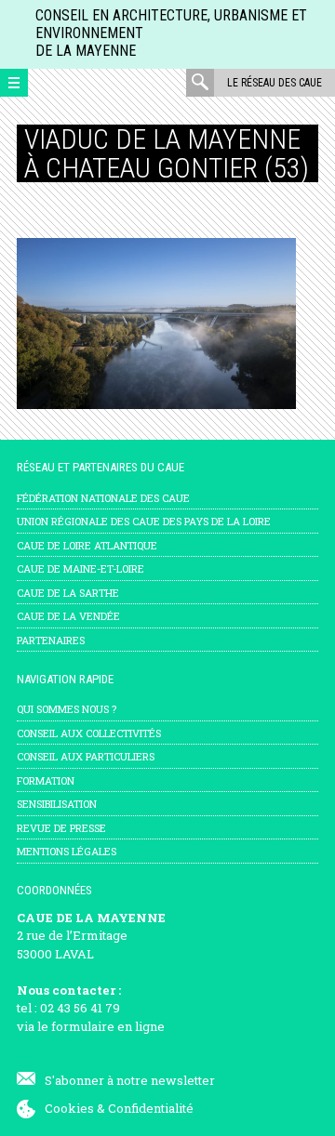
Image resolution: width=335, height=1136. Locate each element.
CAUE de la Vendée (68, 616)
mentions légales (66, 851)
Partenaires (51, 640)
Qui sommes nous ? (66, 709)
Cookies (69, 1108)
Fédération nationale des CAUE (103, 498)
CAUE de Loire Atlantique (87, 545)
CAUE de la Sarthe (68, 593)
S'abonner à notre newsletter (130, 1080)
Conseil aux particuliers (85, 756)
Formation (45, 780)
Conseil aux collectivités (89, 733)
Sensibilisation (57, 804)
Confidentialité (151, 1108)
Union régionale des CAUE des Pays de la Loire (144, 521)
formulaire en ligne (108, 1026)
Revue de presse (61, 828)
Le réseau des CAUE (274, 82)
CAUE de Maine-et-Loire (80, 568)
